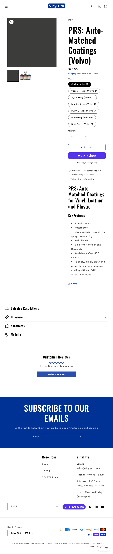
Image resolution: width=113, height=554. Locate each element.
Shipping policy (99, 543)
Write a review (56, 374)
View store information (83, 179)
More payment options (87, 163)
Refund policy (52, 543)
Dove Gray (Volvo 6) (82, 117)
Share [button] (74, 283)
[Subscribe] (79, 436)
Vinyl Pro (23, 544)
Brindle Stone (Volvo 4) (83, 104)
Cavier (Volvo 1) (79, 84)
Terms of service (82, 543)
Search (45, 464)
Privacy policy (67, 543)
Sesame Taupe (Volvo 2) (84, 91)
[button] (6, 6)
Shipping (72, 74)
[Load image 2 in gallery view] (25, 75)
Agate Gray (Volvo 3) (82, 97)
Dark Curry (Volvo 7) (82, 124)
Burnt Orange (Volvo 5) (83, 111)
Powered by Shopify (35, 544)
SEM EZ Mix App (50, 477)
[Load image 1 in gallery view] (13, 75)
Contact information (97, 546)
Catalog (46, 470)
